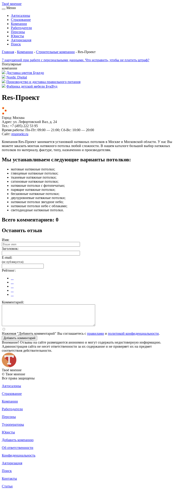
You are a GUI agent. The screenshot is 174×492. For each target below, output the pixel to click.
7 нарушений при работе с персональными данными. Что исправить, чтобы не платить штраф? (75, 60)
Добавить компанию (18, 440)
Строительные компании (55, 52)
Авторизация (21, 40)
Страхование (21, 20)
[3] (12, 286)
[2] (12, 282)
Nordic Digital (16, 77)
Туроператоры (13, 424)
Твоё (12, 4)
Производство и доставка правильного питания (43, 82)
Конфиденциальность (18, 455)
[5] (12, 294)
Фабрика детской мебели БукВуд (31, 86)
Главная (8, 52)
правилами (95, 333)
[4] (12, 290)
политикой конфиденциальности (133, 333)
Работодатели (21, 28)
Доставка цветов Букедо (25, 73)
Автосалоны (20, 15)
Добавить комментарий (19, 338)
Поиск (16, 44)
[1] (12, 278)
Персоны (18, 32)
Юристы (17, 36)
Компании (19, 24)
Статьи (7, 486)
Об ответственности (17, 448)
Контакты (9, 478)
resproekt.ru (19, 134)
